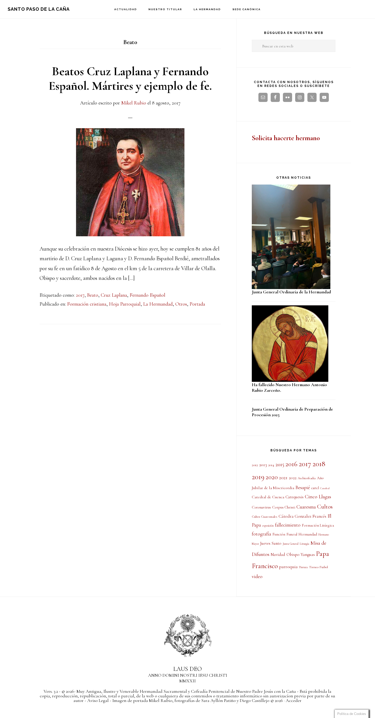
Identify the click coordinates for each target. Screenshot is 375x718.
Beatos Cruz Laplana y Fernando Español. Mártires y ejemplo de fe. (130, 79)
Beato (92, 295)
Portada (197, 304)
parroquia (288, 566)
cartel (315, 488)
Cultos (325, 506)
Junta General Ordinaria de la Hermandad (291, 292)
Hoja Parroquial (125, 304)
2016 (291, 464)
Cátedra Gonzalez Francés (302, 516)
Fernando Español (147, 295)
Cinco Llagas (318, 496)
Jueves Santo (270, 543)
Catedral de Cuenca (268, 497)
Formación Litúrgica (318, 525)
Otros (181, 304)
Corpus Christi (283, 507)
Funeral (291, 534)
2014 (271, 465)
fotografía (261, 534)
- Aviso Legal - (98, 700)
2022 (292, 477)
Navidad (278, 554)
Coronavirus (261, 507)
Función (278, 534)
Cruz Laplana (114, 295)
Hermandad (307, 534)
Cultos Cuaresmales (264, 517)
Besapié (302, 488)
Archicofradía (307, 478)
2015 (280, 464)
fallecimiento (288, 525)
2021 (283, 478)
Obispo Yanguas (300, 554)
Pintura (303, 567)
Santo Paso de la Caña (39, 9)
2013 (263, 464)
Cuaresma (306, 507)
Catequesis (294, 497)
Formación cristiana (86, 304)
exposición (268, 525)
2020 (272, 477)
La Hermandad (158, 304)
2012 (255, 465)
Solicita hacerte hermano (286, 138)
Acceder (294, 700)
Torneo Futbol (318, 567)
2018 (318, 463)
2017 (80, 295)
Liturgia (304, 544)
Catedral (325, 488)
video (257, 576)
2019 (258, 476)
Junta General (290, 543)
